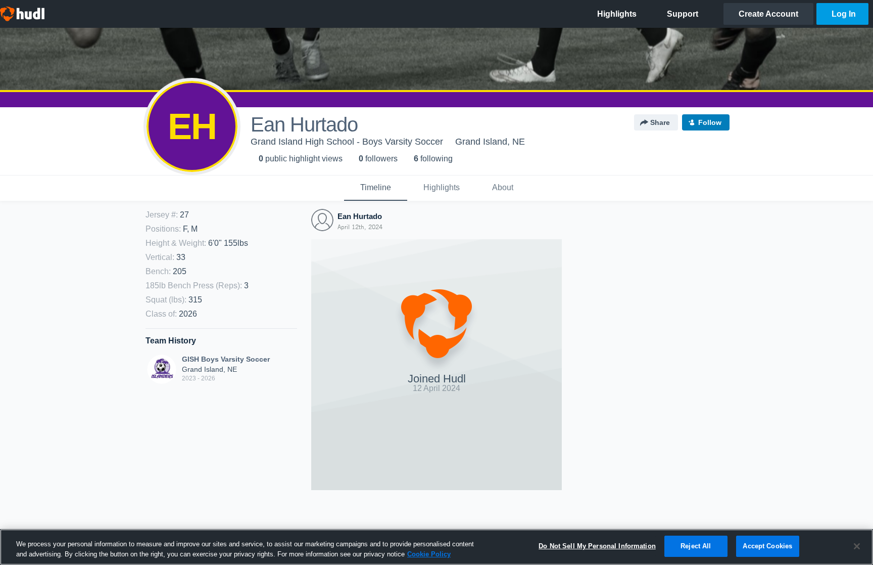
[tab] (375, 188)
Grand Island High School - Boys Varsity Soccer (347, 142)
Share (660, 122)
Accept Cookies (767, 546)
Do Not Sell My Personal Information (597, 546)
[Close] (857, 546)
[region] (436, 547)
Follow (709, 122)
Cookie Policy (429, 554)
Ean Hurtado (359, 216)
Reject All (696, 546)
